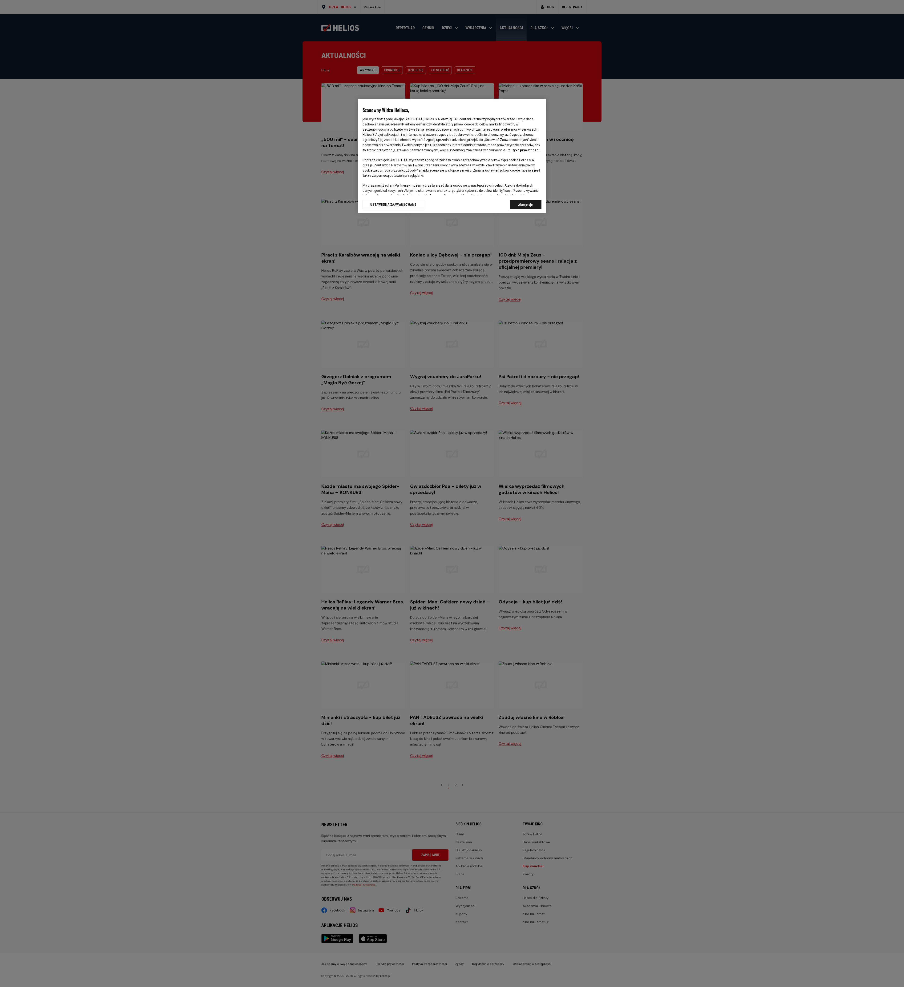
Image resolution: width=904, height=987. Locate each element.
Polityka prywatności (522, 150)
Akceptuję (525, 205)
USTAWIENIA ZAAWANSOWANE (393, 204)
